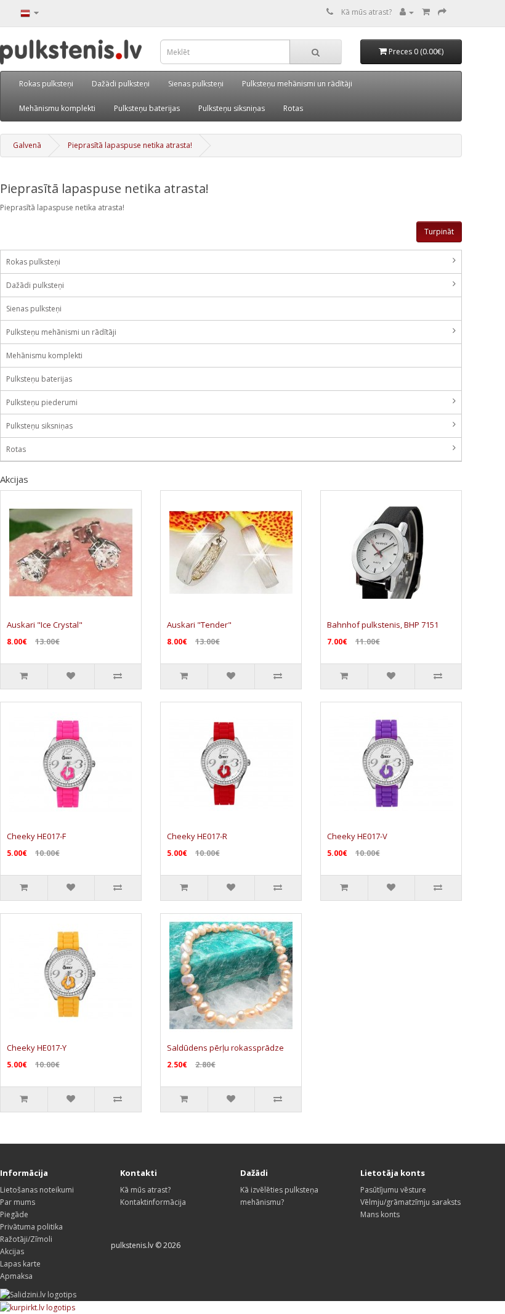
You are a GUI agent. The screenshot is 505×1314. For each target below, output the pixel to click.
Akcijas (12, 1251)
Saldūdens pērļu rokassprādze (225, 1047)
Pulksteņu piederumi (42, 402)
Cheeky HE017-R (197, 836)
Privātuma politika (31, 1227)
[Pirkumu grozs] (426, 12)
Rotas (293, 108)
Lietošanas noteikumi (37, 1190)
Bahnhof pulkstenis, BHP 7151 (382, 624)
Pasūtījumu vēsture (393, 1190)
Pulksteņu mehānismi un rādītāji (297, 83)
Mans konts (380, 1214)
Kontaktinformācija (153, 1202)
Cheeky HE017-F (36, 836)
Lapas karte (20, 1264)
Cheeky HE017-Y (37, 1047)
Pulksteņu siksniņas (231, 108)
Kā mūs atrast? (366, 12)
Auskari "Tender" (199, 624)
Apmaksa (16, 1276)
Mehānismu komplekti (57, 108)
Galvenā (27, 145)
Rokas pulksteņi (46, 83)
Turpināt (439, 231)
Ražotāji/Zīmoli (26, 1239)
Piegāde (14, 1214)
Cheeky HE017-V (357, 836)
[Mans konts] (407, 12)
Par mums (17, 1202)
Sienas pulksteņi (196, 83)
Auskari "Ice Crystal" (45, 624)
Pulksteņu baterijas (147, 108)
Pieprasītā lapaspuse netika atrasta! (130, 145)
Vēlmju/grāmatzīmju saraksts (410, 1202)
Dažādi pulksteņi (121, 83)
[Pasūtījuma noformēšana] (442, 12)
